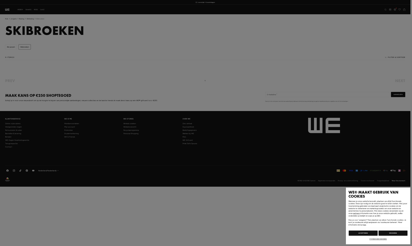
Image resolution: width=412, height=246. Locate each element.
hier (364, 225)
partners (356, 213)
